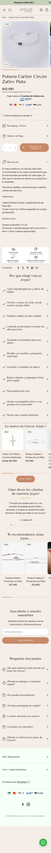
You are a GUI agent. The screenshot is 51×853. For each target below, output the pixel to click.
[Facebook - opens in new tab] (22, 804)
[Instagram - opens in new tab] (28, 804)
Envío (15, 92)
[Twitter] (23, 268)
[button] (4, 10)
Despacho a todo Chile (16, 3)
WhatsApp (22, 782)
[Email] (37, 268)
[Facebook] (18, 268)
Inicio (4, 17)
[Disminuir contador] (4, 147)
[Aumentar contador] (15, 147)
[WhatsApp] (32, 268)
